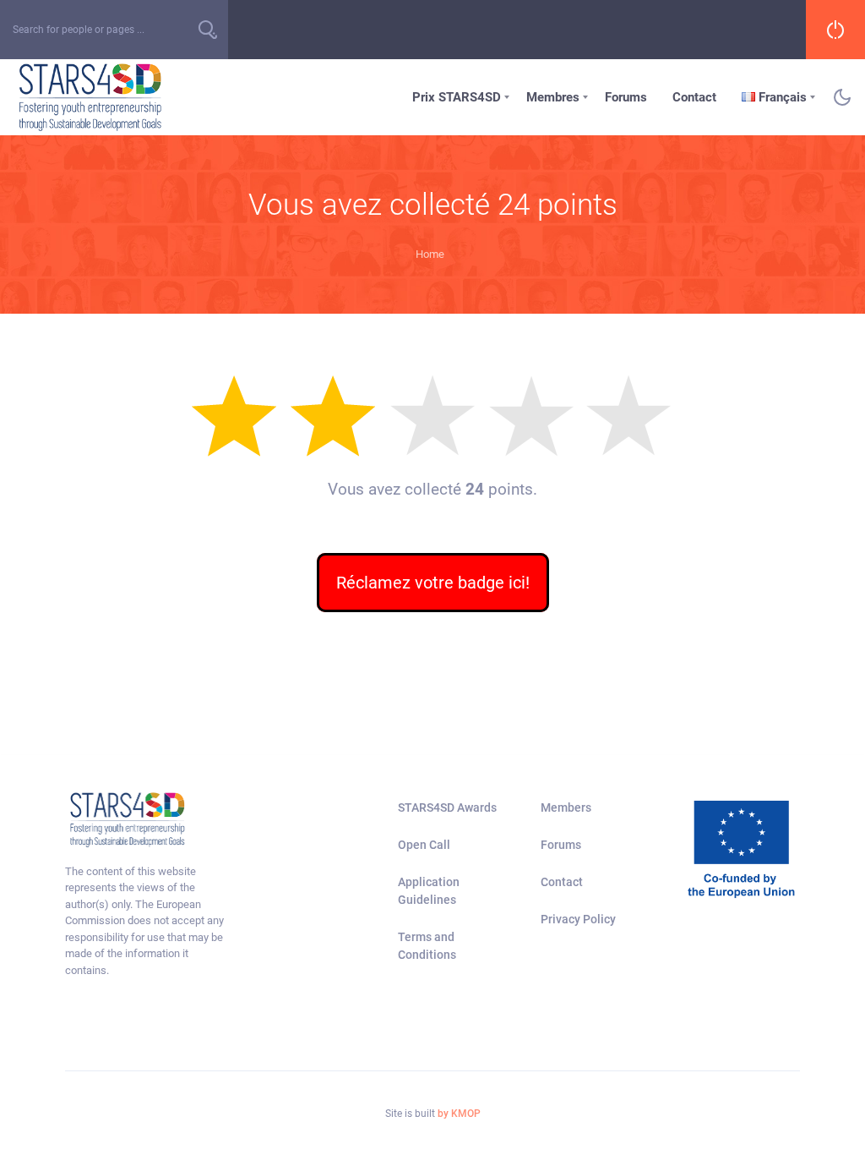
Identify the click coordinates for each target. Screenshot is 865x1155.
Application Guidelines (429, 890)
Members (566, 807)
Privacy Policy (578, 919)
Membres (552, 97)
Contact (694, 97)
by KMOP (459, 1113)
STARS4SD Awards (447, 807)
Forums (626, 97)
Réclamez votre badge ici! (433, 582)
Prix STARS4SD (456, 97)
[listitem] (147, 921)
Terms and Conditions (427, 945)
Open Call (424, 844)
